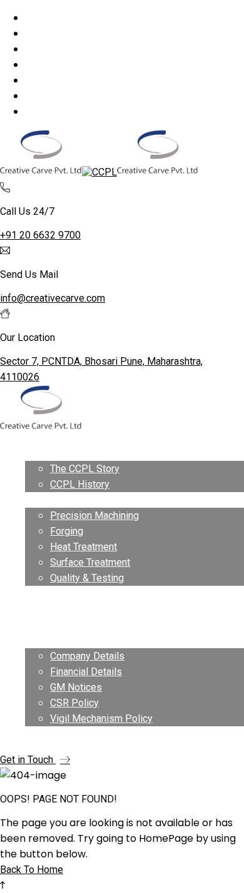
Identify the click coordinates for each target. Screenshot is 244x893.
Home (38, 453)
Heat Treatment (83, 547)
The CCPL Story (84, 469)
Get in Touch (28, 760)
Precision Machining (94, 515)
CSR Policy (74, 703)
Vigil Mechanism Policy (101, 718)
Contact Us (49, 734)
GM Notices (76, 687)
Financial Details (86, 672)
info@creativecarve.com (52, 298)
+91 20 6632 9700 (40, 235)
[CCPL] (41, 172)
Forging (66, 531)
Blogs (38, 625)
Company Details (87, 656)
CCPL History (79, 484)
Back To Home (31, 870)
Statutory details (61, 640)
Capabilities (51, 500)
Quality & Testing (87, 578)
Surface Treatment (90, 562)
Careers (42, 609)
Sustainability (54, 593)
